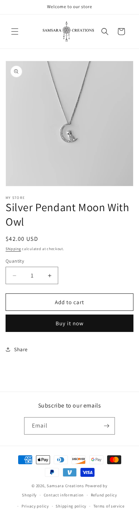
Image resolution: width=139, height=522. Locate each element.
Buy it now (70, 323)
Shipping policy (71, 506)
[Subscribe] (106, 426)
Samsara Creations (65, 485)
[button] (15, 31)
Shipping (13, 248)
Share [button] (21, 349)
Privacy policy (35, 506)
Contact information (64, 495)
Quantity (15, 261)
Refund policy (104, 495)
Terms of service (109, 506)
